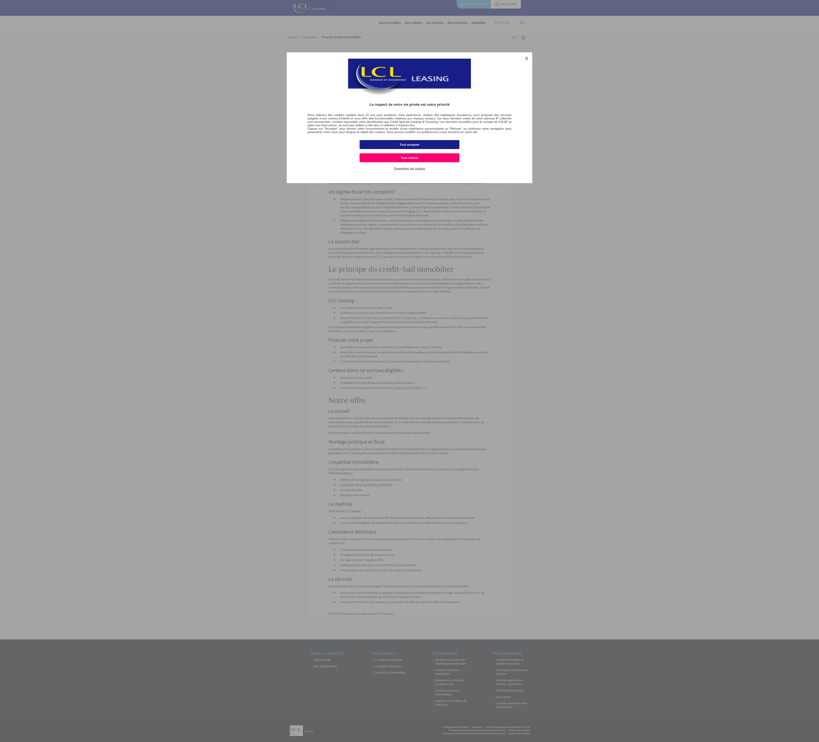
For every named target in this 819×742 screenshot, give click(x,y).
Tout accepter (409, 144)
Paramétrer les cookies (409, 168)
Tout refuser (409, 157)
